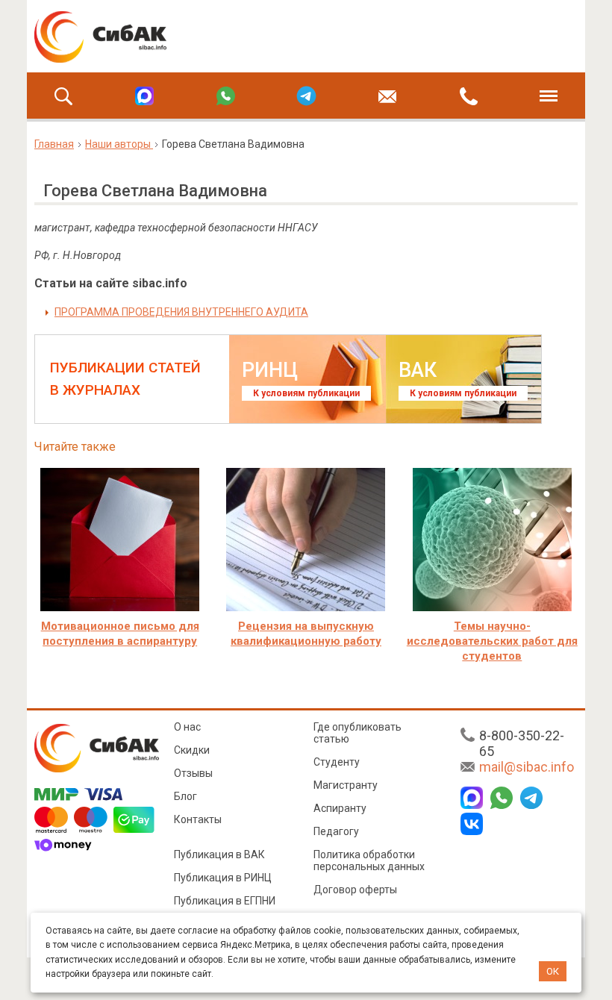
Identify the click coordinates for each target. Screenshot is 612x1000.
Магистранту (345, 785)
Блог (185, 796)
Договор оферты (355, 890)
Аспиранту (339, 808)
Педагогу (336, 831)
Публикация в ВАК (219, 854)
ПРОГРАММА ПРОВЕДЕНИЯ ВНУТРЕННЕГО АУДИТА (181, 312)
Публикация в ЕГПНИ (224, 901)
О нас (187, 727)
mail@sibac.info (526, 767)
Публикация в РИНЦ (223, 878)
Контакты (198, 819)
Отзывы (193, 773)
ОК (552, 971)
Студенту (336, 762)
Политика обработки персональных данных (369, 860)
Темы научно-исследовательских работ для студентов (492, 641)
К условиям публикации (306, 393)
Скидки (192, 750)
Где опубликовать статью (357, 733)
